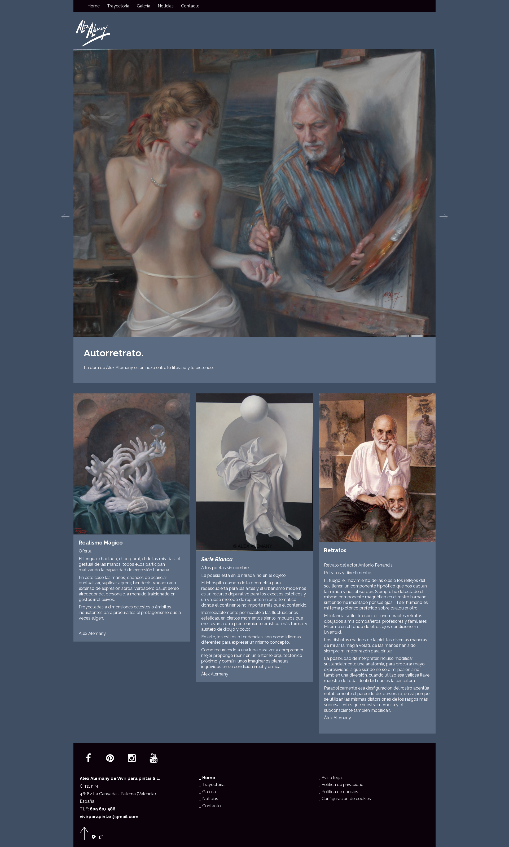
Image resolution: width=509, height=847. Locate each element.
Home (93, 5)
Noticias (166, 5)
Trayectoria (118, 5)
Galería (143, 5)
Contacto (190, 5)
